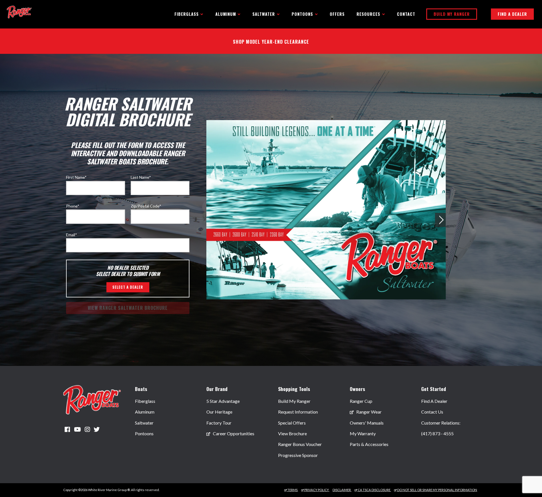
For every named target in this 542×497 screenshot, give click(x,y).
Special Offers (292, 422)
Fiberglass (145, 401)
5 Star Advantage (223, 401)
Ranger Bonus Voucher (300, 444)
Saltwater (144, 422)
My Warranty (363, 433)
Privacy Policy (316, 490)
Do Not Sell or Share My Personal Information (437, 490)
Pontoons (144, 433)
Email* (71, 234)
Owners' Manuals (367, 422)
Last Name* (141, 177)
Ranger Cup (361, 401)
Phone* (72, 206)
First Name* (76, 177)
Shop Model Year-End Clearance (271, 41)
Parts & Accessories (369, 444)
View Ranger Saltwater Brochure (128, 307)
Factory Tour (218, 422)
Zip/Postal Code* (146, 206)
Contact (406, 14)
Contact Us (432, 411)
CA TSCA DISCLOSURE (374, 490)
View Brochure (292, 433)
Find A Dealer (512, 14)
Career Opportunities (233, 433)
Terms (292, 490)
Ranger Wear (368, 411)
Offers (337, 14)
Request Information (298, 411)
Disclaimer (342, 490)
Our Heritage (219, 411)
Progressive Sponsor (298, 455)
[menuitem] (145, 412)
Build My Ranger (452, 14)
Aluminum (144, 411)
